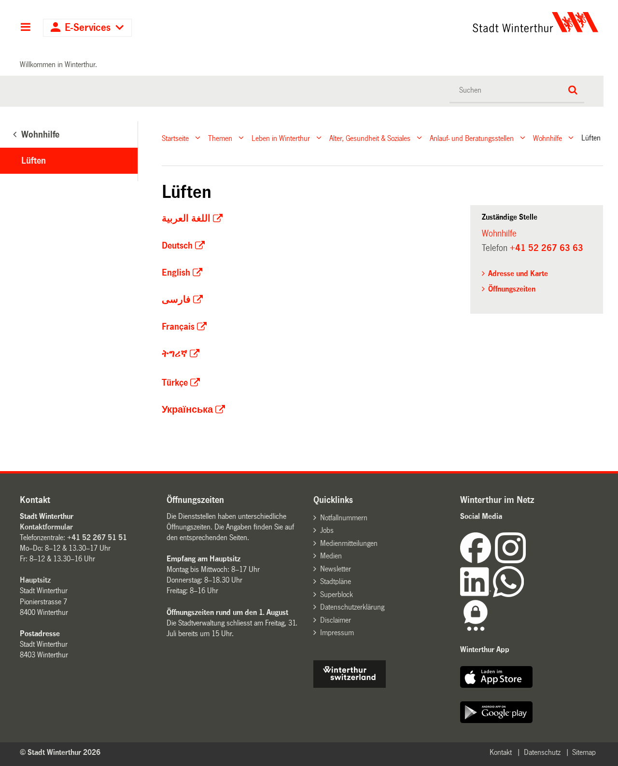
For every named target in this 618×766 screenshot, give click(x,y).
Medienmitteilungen (349, 543)
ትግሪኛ (174, 354)
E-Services (87, 27)
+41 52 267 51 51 (97, 537)
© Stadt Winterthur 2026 (60, 752)
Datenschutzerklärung (352, 607)
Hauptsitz (35, 580)
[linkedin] (476, 594)
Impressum (337, 632)
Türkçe (175, 383)
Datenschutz (542, 752)
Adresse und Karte (518, 273)
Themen (220, 138)
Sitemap (584, 752)
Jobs (327, 530)
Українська (187, 410)
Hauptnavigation (25, 28)
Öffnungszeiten (511, 289)
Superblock (336, 594)
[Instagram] (510, 561)
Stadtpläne (335, 581)
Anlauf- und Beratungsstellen (472, 138)
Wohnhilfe (547, 138)
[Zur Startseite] (445, 22)
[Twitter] (527, 561)
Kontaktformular (46, 527)
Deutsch (177, 246)
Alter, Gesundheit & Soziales (369, 138)
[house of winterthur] (349, 685)
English (176, 273)
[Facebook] (477, 561)
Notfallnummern (343, 518)
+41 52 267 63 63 (546, 248)
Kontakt (501, 752)
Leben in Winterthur (281, 138)
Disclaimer (335, 620)
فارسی (176, 300)
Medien (331, 556)
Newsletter (335, 569)
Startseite (175, 138)
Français (178, 327)
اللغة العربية (186, 218)
